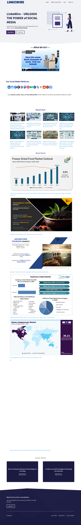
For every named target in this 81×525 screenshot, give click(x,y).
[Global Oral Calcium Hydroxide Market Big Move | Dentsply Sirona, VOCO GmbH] (50, 117)
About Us (70, 2)
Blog (65, 2)
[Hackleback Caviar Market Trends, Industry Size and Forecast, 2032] (41, 214)
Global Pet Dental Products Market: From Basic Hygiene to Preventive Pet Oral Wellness (50, 143)
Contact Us (20, 32)
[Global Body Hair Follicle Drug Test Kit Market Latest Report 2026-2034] (34, 117)
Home (47, 2)
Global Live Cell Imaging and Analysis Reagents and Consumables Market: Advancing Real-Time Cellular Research (17, 145)
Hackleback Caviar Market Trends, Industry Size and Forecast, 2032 (26, 234)
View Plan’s (11, 32)
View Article (22, 474)
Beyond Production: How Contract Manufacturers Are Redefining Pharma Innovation (30, 450)
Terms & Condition (70, 515)
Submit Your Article (56, 2)
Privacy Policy (54, 515)
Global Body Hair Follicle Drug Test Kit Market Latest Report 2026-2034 (34, 125)
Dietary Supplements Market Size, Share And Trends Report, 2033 (25, 357)
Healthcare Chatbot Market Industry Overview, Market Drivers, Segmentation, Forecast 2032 (32, 317)
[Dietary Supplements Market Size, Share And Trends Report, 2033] (41, 337)
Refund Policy (62, 515)
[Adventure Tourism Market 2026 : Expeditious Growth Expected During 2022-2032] (41, 253)
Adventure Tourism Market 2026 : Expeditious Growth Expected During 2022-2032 (29, 272)
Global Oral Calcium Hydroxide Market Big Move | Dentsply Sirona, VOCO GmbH (50, 125)
